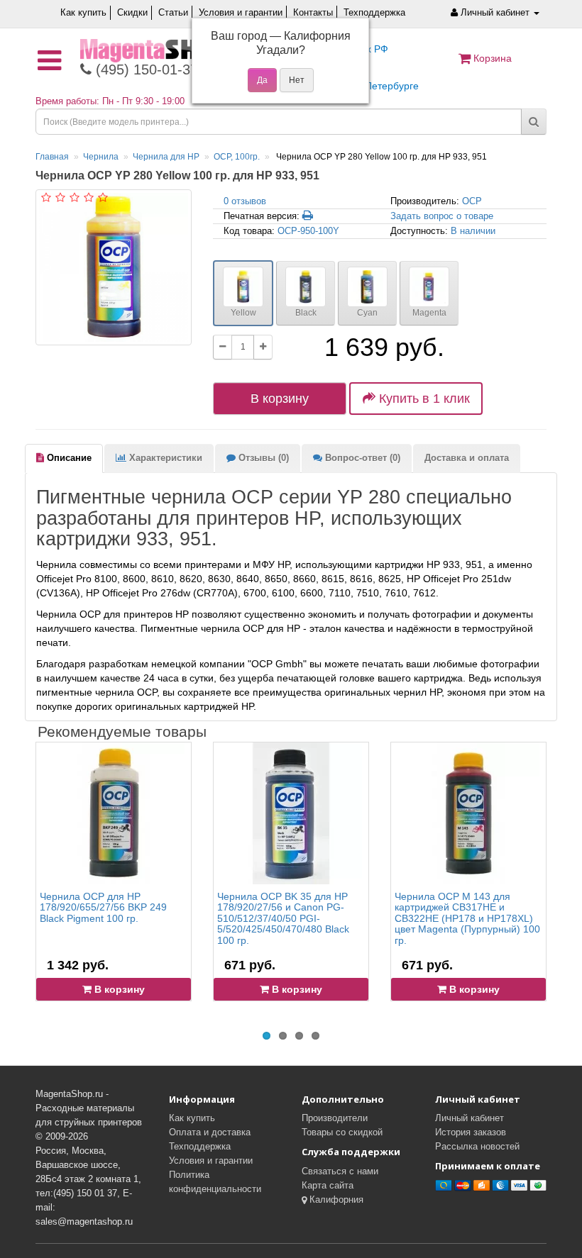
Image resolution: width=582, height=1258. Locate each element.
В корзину (280, 398)
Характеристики (164, 457)
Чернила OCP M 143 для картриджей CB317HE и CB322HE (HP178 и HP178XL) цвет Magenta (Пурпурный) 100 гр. (467, 918)
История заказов (470, 1132)
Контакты (313, 12)
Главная (52, 157)
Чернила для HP (166, 157)
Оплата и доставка (210, 1132)
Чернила (101, 157)
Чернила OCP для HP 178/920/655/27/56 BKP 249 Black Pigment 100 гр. (103, 907)
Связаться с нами (340, 1171)
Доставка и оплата (466, 457)
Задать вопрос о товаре (441, 216)
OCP (472, 201)
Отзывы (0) (262, 457)
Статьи (173, 12)
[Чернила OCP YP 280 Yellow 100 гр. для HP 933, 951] (113, 267)
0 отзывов (245, 201)
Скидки (132, 12)
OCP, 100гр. (237, 157)
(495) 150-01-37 (145, 69)
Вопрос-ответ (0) (361, 457)
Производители (335, 1118)
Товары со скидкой (342, 1132)
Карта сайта (327, 1185)
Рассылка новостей (477, 1146)
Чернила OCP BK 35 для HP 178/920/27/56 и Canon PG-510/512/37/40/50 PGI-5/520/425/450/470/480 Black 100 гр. (283, 918)
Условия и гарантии (240, 12)
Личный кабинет (469, 1118)
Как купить (83, 12)
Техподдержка (374, 12)
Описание (68, 457)
